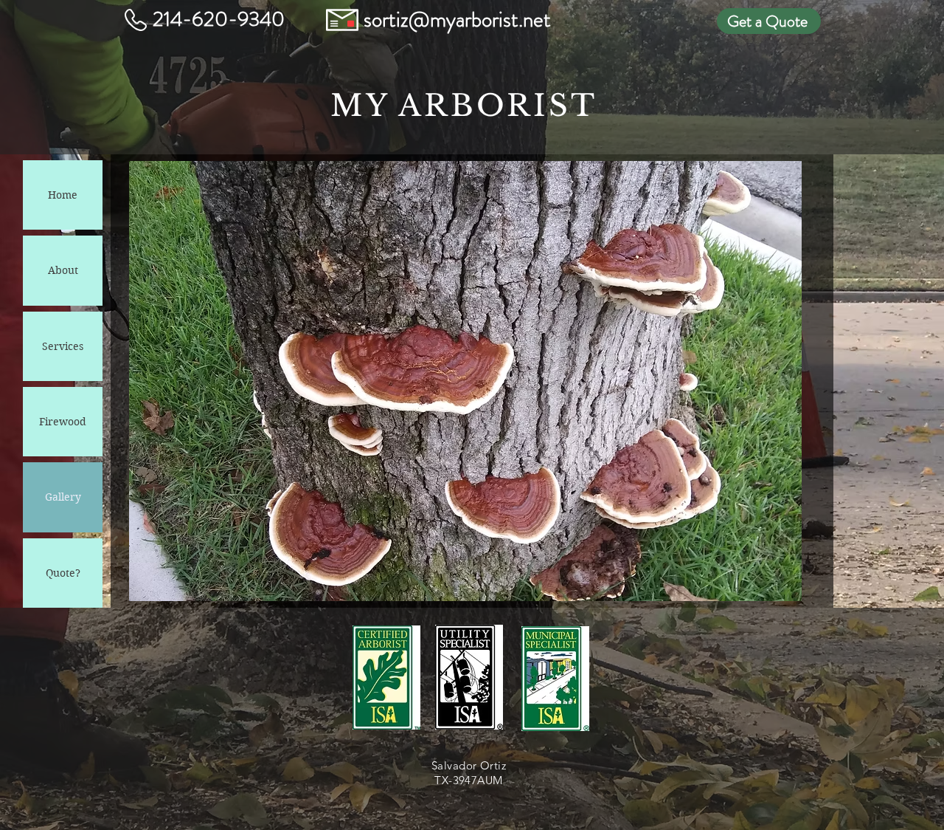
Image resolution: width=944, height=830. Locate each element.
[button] (465, 381)
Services (62, 346)
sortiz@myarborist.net (457, 19)
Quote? (63, 573)
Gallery (63, 497)
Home (62, 195)
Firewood (62, 421)
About (63, 270)
